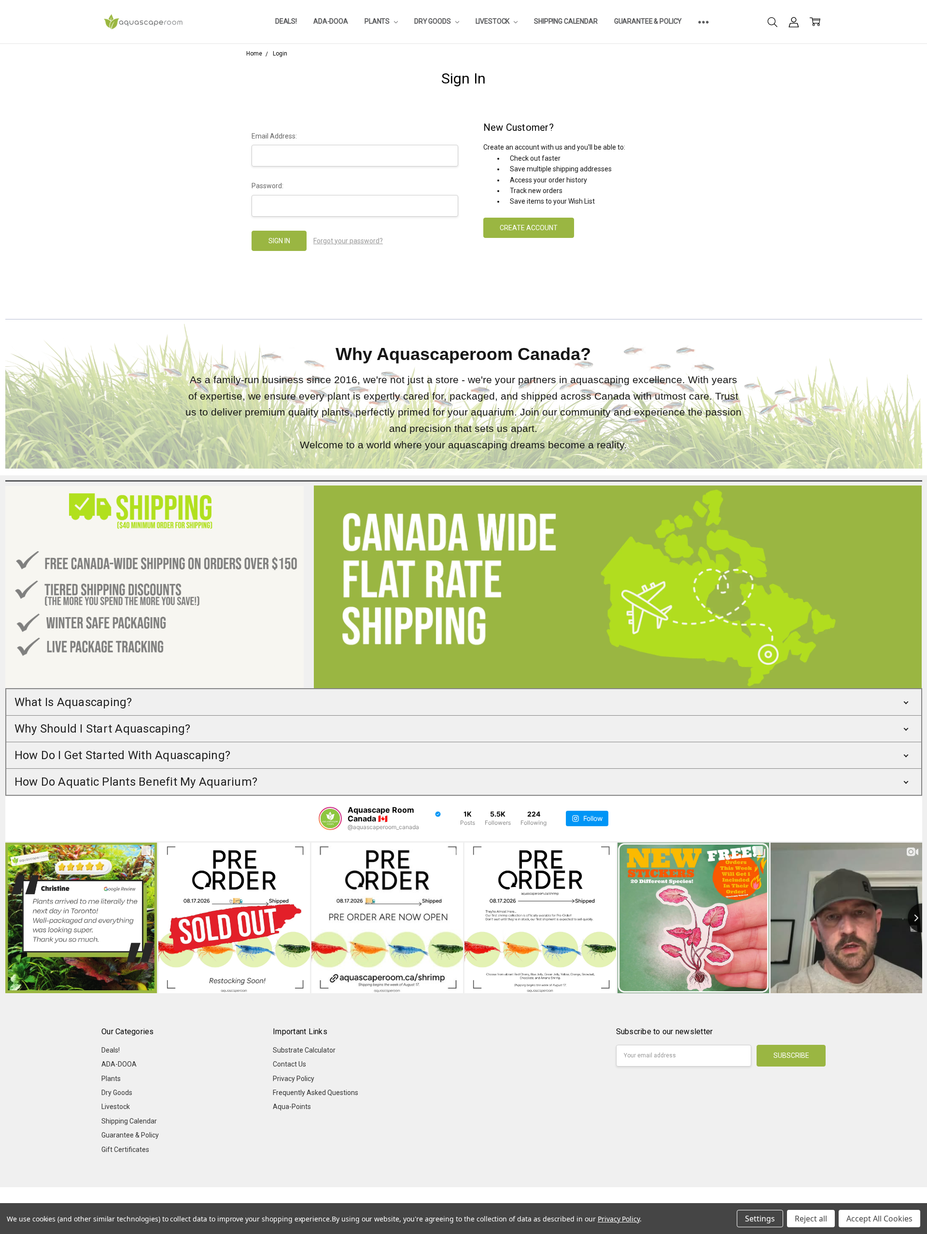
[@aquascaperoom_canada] (330, 818)
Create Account (529, 228)
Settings (760, 1218)
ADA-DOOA (330, 21)
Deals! (286, 21)
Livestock (493, 21)
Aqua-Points (292, 1106)
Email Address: (274, 136)
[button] (463, 702)
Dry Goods (433, 21)
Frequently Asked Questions (315, 1092)
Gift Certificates (125, 1149)
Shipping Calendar (566, 21)
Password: (267, 186)
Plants (378, 21)
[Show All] (703, 21)
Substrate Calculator (304, 1050)
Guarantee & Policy (648, 21)
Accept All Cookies (879, 1218)
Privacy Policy (293, 1078)
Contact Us (289, 1064)
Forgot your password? (348, 241)
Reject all (811, 1218)
